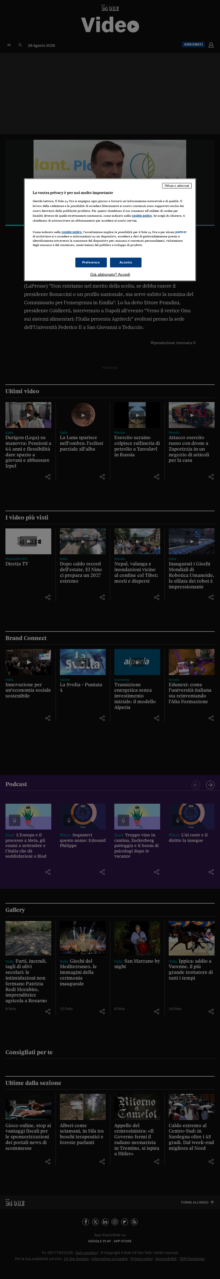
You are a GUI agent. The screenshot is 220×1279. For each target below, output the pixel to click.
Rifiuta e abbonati (177, 185)
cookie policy (142, 215)
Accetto (125, 262)
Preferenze (91, 262)
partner (180, 232)
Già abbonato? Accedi (110, 274)
